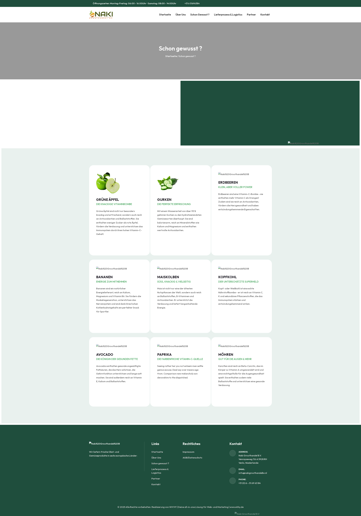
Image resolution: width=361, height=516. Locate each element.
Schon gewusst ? (199, 14)
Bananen (111, 279)
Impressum (188, 451)
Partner (251, 14)
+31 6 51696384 (192, 3)
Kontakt (265, 14)
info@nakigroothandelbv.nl (253, 473)
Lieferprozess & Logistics (228, 14)
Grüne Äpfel (114, 201)
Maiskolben (174, 279)
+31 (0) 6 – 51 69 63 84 (250, 483)
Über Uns (181, 14)
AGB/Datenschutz (192, 457)
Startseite (165, 14)
